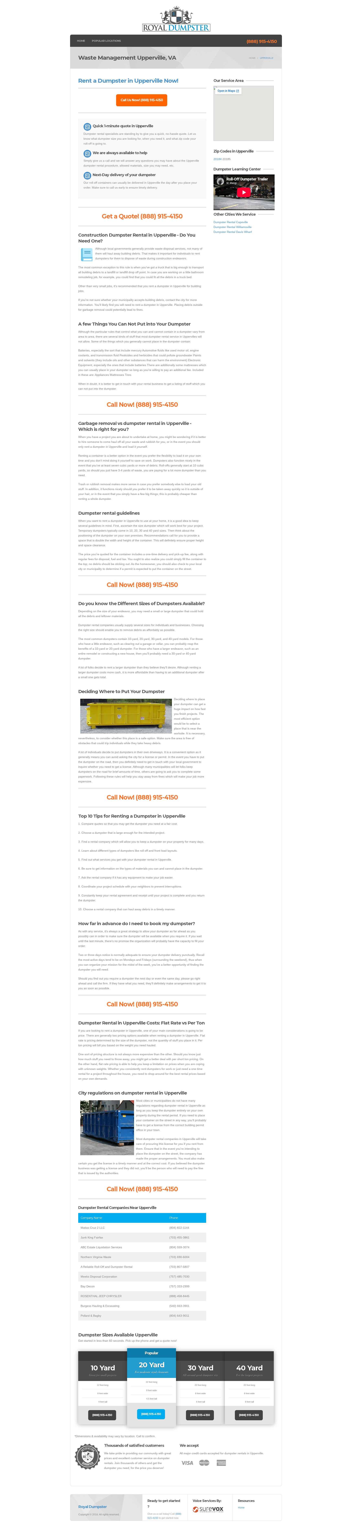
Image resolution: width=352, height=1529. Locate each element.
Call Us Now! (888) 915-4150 (142, 100)
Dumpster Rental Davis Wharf (232, 232)
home (252, 58)
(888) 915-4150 (261, 41)
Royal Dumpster (92, 1507)
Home (81, 40)
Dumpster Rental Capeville (230, 222)
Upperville (266, 58)
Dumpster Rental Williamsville (232, 227)
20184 (217, 159)
